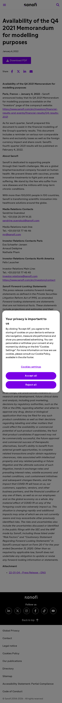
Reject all (31, 385)
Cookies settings (31, 367)
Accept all (31, 376)
